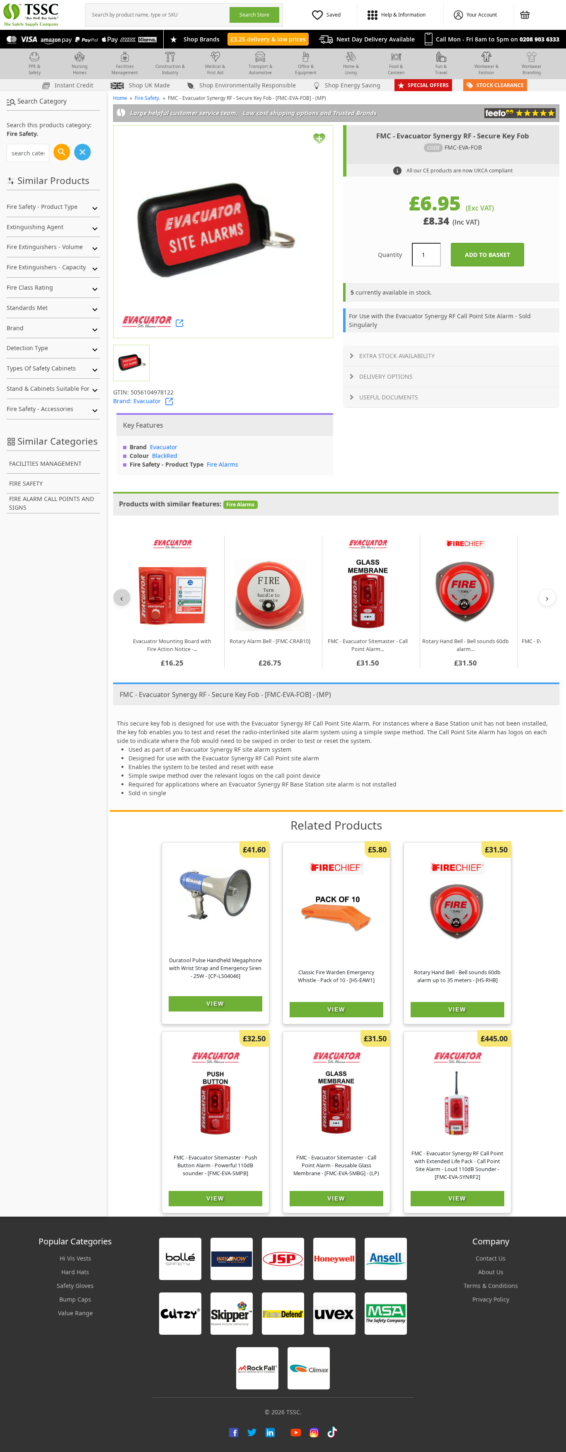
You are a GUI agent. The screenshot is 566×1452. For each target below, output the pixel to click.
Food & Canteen (396, 69)
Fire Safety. (147, 98)
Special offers (428, 85)
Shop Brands (202, 39)
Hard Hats (75, 1272)
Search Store (254, 14)
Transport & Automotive (260, 69)
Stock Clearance (500, 85)
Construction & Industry (170, 69)
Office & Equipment (306, 69)
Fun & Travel (441, 69)
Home (120, 98)
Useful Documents (388, 397)
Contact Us (491, 1258)
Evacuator (163, 447)
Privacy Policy (490, 1299)
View (215, 1003)
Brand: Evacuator (137, 401)
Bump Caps (75, 1299)
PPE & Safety (35, 69)
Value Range (75, 1313)
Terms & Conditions (491, 1286)
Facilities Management (124, 69)
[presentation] (157, 15)
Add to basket (494, 255)
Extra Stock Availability (397, 356)
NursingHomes (79, 69)
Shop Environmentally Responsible (247, 85)
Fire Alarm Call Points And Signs (51, 503)
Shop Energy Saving (351, 85)
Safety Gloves (75, 1286)
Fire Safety (26, 483)
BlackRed (164, 456)
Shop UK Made (148, 85)
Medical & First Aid (215, 69)
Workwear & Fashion (486, 69)
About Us (490, 1272)
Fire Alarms (222, 464)
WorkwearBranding (532, 69)
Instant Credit (73, 85)
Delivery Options (386, 376)
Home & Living (351, 69)
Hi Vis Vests (75, 1258)
